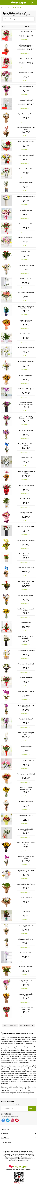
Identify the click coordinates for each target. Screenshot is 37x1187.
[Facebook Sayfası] (3, 1120)
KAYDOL (32, 1108)
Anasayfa (3, 8)
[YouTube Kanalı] (17, 1120)
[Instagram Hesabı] (12, 1120)
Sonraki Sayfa (25, 1025)
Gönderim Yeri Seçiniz (10, 19)
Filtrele (27, 26)
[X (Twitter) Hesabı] (8, 1120)
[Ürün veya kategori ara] (32, 3)
